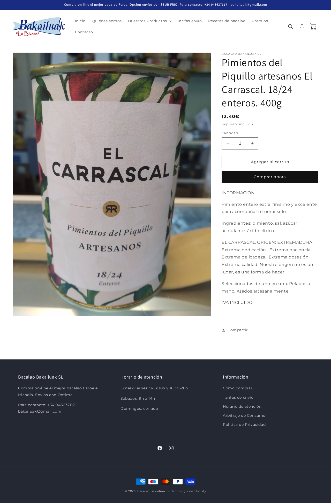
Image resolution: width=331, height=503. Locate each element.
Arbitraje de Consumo (244, 415)
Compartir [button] (238, 330)
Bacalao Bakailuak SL (153, 491)
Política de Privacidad (244, 424)
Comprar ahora (270, 176)
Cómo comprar (237, 388)
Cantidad (230, 133)
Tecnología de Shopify (188, 491)
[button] (149, 20)
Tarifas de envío (238, 397)
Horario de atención (242, 406)
